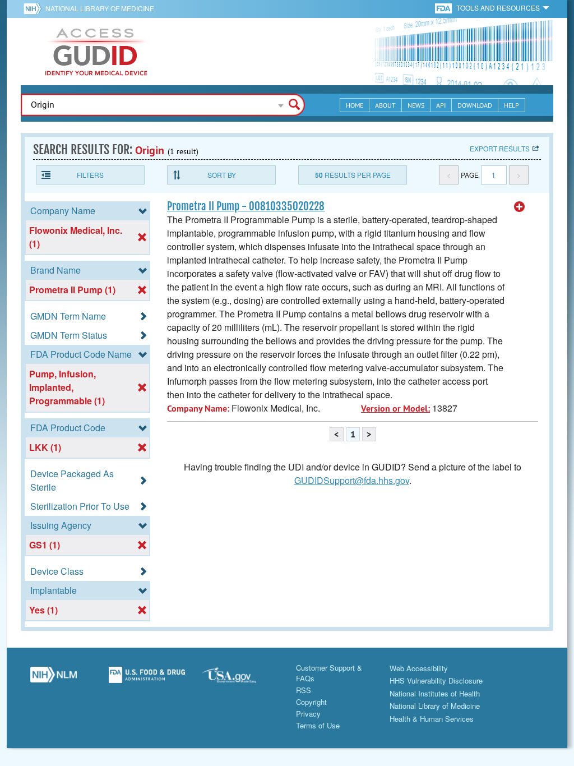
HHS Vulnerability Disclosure (436, 680)
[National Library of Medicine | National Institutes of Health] (53, 679)
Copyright (311, 701)
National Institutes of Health (435, 693)
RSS (303, 690)
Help (511, 105)
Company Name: (198, 408)
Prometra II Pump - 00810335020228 (246, 206)
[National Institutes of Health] (34, 8)
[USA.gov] (240, 679)
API (441, 105)
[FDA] (444, 7)
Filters (90, 174)
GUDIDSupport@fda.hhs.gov (351, 480)
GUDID (96, 51)
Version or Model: (395, 408)
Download (474, 105)
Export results (500, 148)
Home (354, 105)
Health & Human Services (432, 718)
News (416, 105)
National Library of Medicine (99, 8)
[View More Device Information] (519, 207)
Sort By (221, 174)
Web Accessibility (419, 668)
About (385, 105)
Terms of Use (318, 725)
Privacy (308, 713)
